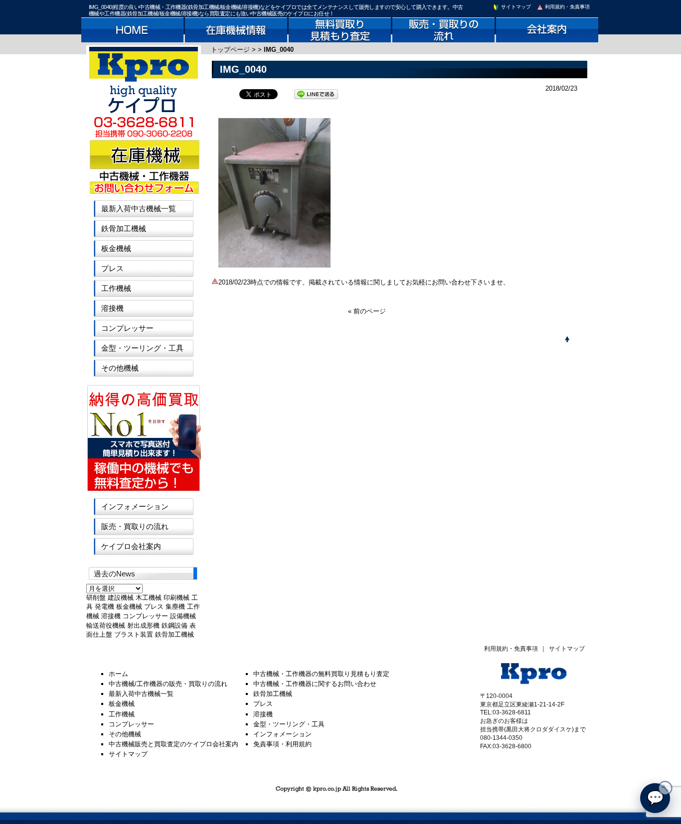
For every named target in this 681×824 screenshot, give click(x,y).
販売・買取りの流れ (135, 526)
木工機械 (149, 597)
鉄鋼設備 (174, 625)
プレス (112, 268)
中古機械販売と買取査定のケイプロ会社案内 (173, 744)
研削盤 (96, 597)
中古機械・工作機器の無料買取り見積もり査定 (321, 674)
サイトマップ (515, 6)
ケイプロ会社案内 (131, 546)
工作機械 (116, 288)
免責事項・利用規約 (282, 744)
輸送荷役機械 (105, 625)
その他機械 (120, 368)
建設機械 (121, 597)
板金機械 (116, 248)
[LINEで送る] (316, 93)
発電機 (104, 606)
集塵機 (175, 606)
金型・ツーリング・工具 (142, 348)
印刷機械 (176, 597)
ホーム (118, 674)
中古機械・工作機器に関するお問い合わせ (314, 683)
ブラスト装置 (133, 634)
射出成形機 (143, 625)
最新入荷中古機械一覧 (138, 208)
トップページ (230, 49)
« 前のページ (367, 311)
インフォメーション (135, 506)
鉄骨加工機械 (123, 228)
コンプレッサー (127, 328)
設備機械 (183, 616)
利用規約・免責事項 (566, 6)
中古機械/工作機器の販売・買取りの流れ (168, 683)
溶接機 (112, 308)
